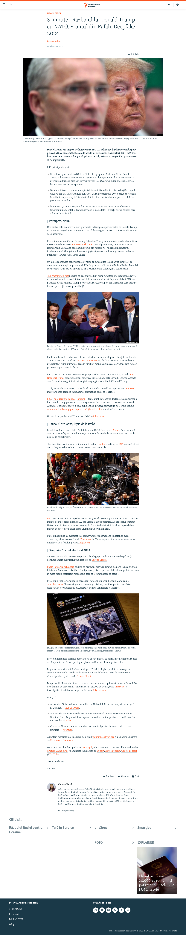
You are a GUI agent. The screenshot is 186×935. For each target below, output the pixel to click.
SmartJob (87, 747)
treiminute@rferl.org (103, 737)
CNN (121, 444)
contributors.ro (54, 584)
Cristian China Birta (57, 751)
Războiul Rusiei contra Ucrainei (26, 830)
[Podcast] (177, 5)
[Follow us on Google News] (121, 910)
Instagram (68, 740)
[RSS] (115, 910)
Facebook (55, 740)
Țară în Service (63, 828)
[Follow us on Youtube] (102, 910)
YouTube (54, 754)
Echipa (12, 924)
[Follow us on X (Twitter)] (127, 910)
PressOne (119, 687)
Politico (71, 399)
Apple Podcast (112, 751)
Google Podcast (129, 751)
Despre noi (14, 914)
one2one (101, 828)
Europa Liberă (99, 560)
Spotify (100, 751)
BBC (49, 399)
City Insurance (100, 690)
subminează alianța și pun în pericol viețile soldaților (75, 409)
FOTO (99, 843)
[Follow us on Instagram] (108, 910)
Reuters (130, 388)
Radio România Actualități (60, 567)
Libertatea (98, 416)
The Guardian (60, 399)
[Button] (133, 54)
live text (102, 444)
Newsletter (54, 13)
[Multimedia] (169, 5)
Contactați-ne (15, 909)
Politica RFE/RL (16, 919)
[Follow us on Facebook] (95, 910)
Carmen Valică (53, 41)
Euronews (85, 539)
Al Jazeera (84, 543)
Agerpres (67, 730)
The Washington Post (58, 276)
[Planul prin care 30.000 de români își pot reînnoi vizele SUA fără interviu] (157, 870)
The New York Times (82, 244)
